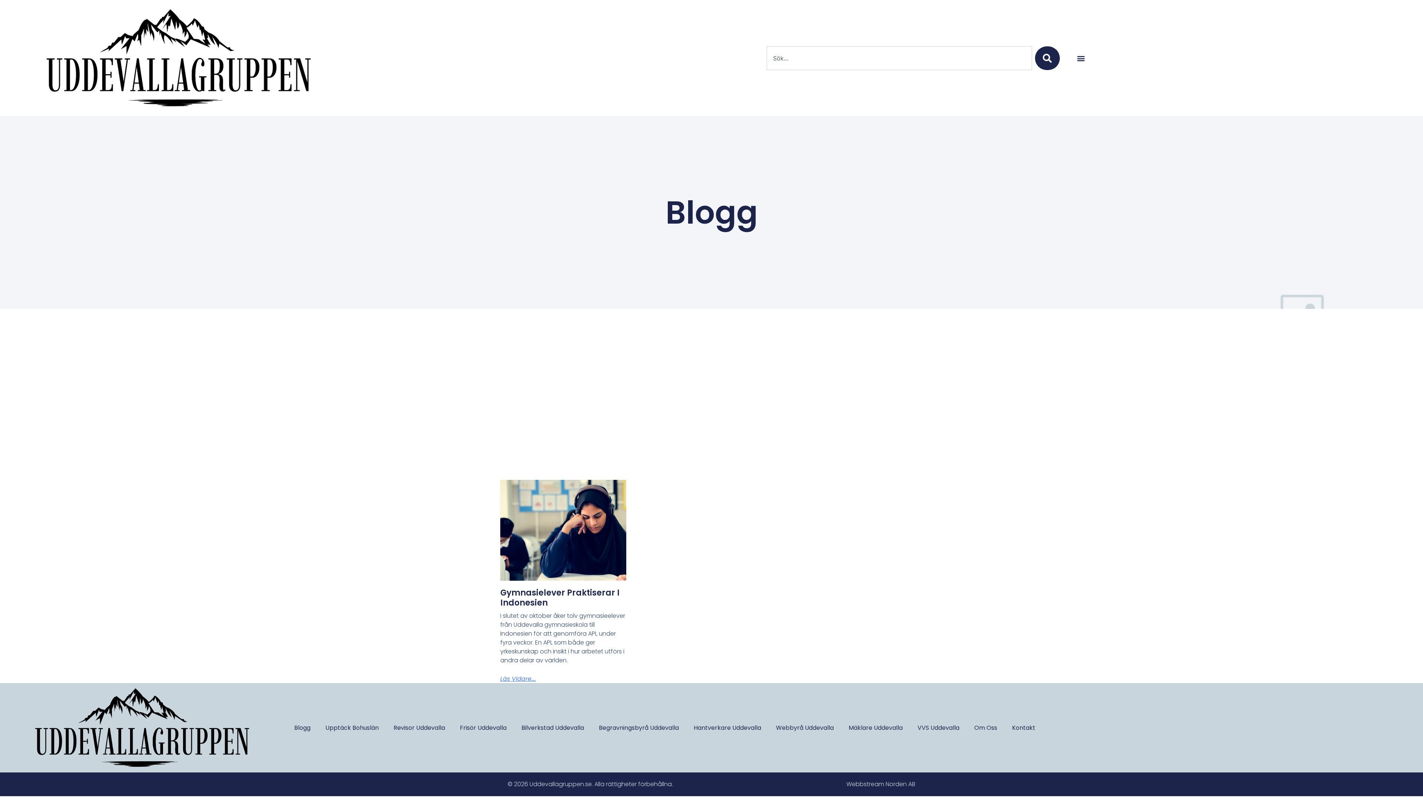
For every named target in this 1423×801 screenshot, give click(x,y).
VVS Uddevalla (938, 727)
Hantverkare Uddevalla (727, 727)
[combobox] (899, 58)
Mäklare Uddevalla (876, 727)
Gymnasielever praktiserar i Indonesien (560, 597)
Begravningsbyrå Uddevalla (639, 727)
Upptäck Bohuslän (352, 727)
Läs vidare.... (518, 679)
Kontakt (1023, 727)
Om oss (985, 727)
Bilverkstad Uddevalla (552, 727)
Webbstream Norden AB (880, 784)
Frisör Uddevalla (483, 727)
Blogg (302, 727)
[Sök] (1047, 58)
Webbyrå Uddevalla (805, 727)
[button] (1081, 58)
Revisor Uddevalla (419, 727)
